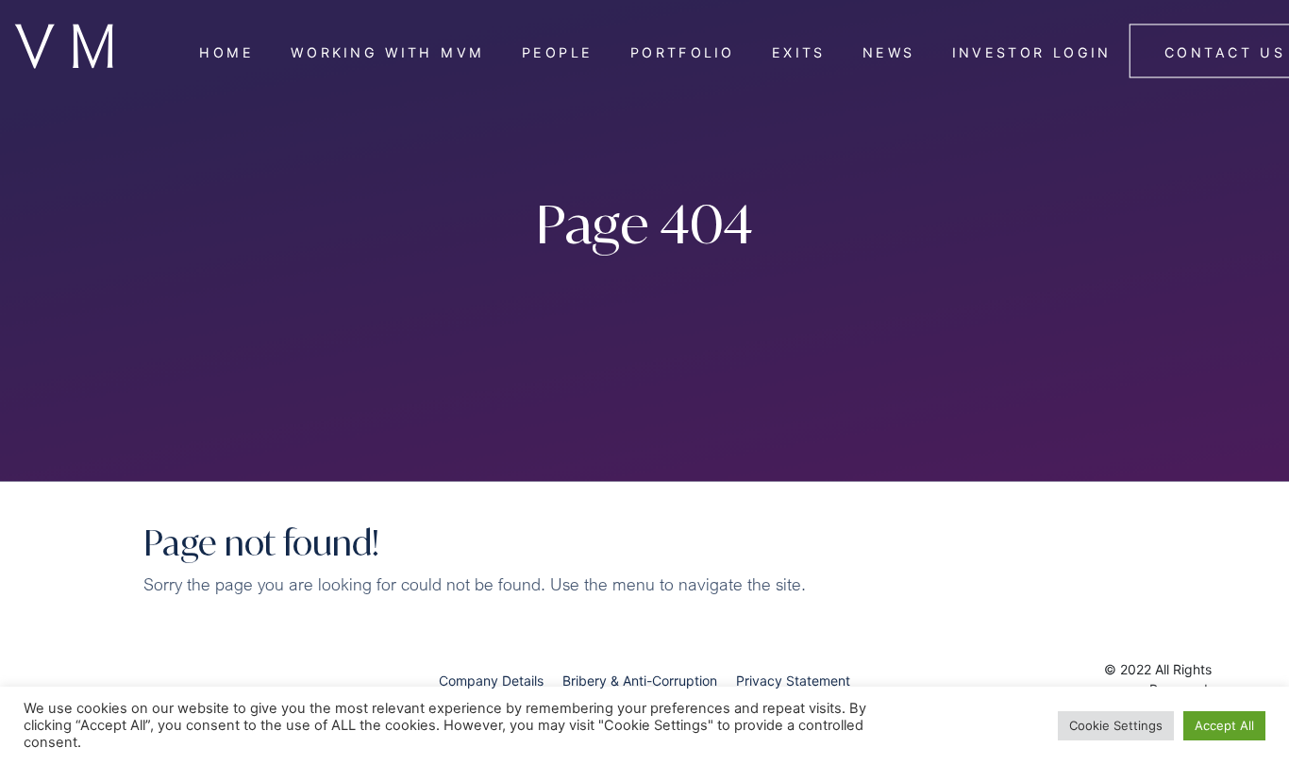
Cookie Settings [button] (1116, 725)
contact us (1224, 51)
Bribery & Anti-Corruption (639, 681)
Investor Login (1032, 51)
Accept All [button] (1224, 725)
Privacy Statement (793, 681)
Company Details (491, 681)
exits (798, 51)
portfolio (682, 51)
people (557, 51)
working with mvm (388, 51)
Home (226, 51)
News (888, 51)
